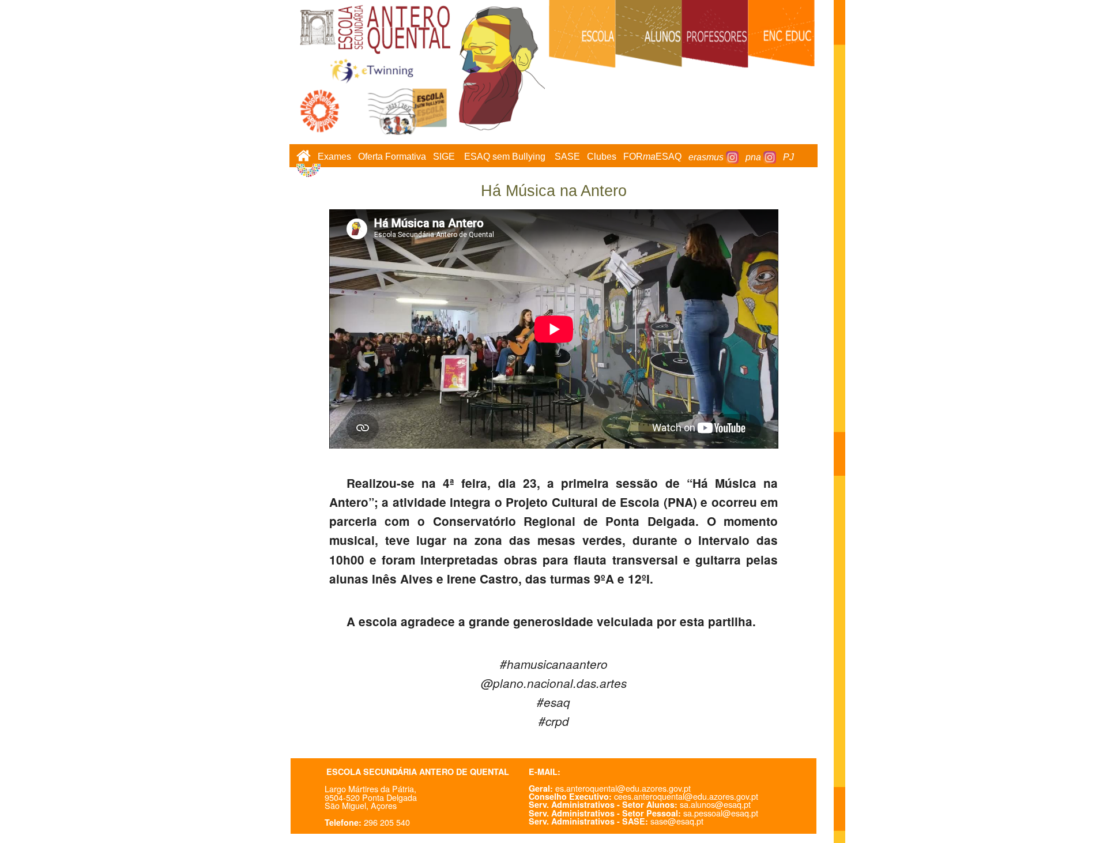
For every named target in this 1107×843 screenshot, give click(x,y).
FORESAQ (652, 157)
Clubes (601, 157)
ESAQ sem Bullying (504, 157)
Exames (334, 157)
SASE (567, 157)
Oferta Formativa (392, 157)
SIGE (444, 157)
